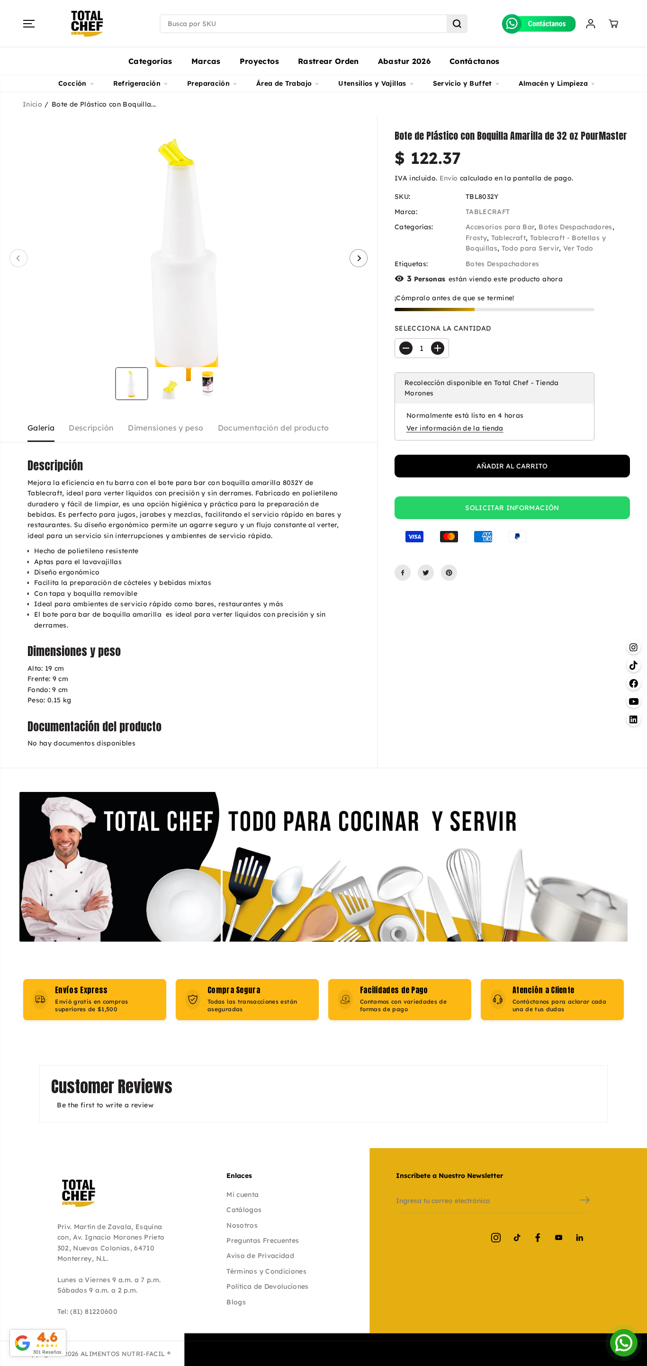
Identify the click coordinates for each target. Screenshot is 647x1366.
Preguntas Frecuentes (262, 1240)
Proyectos (259, 61)
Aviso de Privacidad (260, 1255)
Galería (40, 427)
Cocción (72, 83)
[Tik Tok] (516, 1237)
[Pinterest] (449, 573)
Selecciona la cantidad (443, 328)
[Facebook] (403, 573)
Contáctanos (474, 61)
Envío (449, 178)
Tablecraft (508, 238)
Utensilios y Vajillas (372, 83)
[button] (29, 24)
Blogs (236, 1302)
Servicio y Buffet (462, 83)
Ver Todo (578, 248)
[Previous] (18, 258)
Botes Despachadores (575, 227)
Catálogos (243, 1209)
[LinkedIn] (579, 1237)
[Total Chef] (87, 24)
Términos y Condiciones (266, 1271)
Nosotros (242, 1225)
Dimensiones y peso (165, 427)
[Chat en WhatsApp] (624, 1343)
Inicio (32, 104)
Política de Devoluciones (267, 1286)
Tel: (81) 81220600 (87, 1311)
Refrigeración (137, 83)
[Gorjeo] (426, 573)
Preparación (208, 83)
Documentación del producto (273, 427)
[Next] (359, 258)
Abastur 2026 (404, 61)
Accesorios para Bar (500, 227)
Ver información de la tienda (454, 428)
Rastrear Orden (328, 61)
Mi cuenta (242, 1194)
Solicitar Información (512, 507)
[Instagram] (495, 1237)
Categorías (150, 61)
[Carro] (613, 23)
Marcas (206, 61)
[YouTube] (558, 1237)
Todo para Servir (530, 248)
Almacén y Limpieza (553, 83)
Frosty (476, 238)
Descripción (91, 427)
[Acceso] (590, 23)
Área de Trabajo (284, 83)
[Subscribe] (585, 1201)
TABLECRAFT (488, 211)
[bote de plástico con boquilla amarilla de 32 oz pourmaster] (188, 258)
